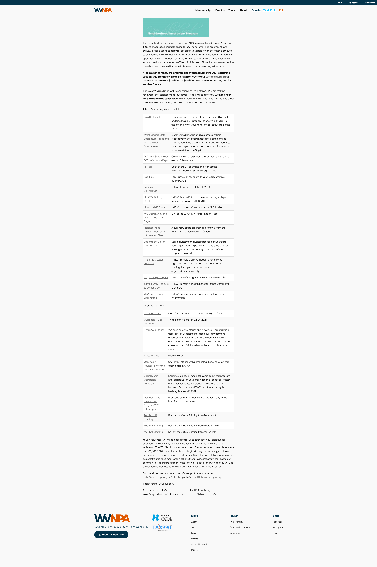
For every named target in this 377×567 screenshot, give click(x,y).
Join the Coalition (153, 117)
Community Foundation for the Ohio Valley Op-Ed (154, 365)
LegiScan (149, 187)
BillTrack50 (150, 190)
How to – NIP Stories (155, 207)
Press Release (151, 355)
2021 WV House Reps (156, 160)
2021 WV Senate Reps (156, 156)
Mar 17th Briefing (153, 431)
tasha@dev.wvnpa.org (155, 477)
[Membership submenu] (212, 10)
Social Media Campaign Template (151, 379)
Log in (340, 2)
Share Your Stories (154, 329)
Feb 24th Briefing (153, 425)
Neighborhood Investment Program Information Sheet (155, 231)
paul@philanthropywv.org (207, 477)
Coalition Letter (152, 313)
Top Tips (149, 176)
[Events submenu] (224, 10)
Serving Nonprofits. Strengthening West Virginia (121, 526)
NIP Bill (148, 166)
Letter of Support (216, 76)
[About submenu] (248, 10)
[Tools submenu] (236, 10)
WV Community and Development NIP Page (155, 217)
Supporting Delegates (156, 277)
